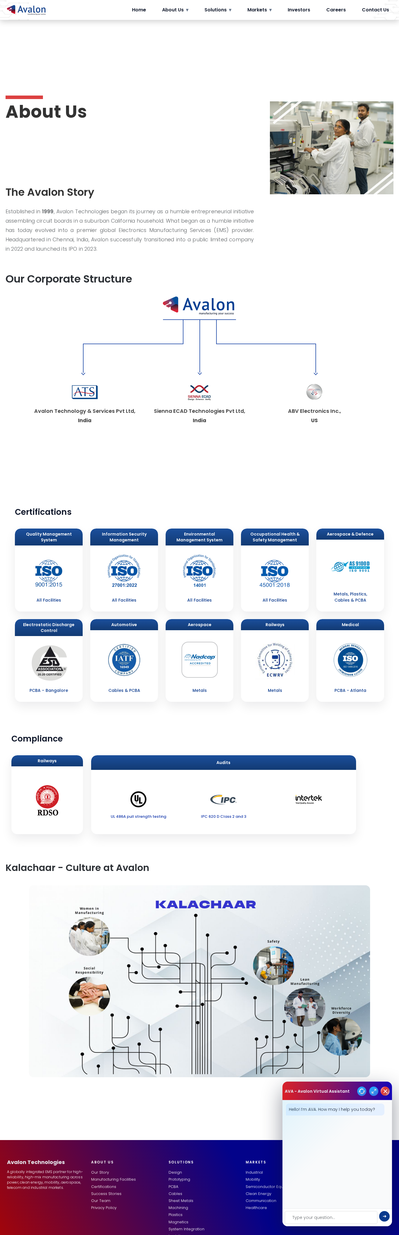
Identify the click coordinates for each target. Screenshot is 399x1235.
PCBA (173, 1186)
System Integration (186, 1229)
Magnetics (178, 1222)
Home (139, 9)
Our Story (100, 1172)
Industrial (254, 1172)
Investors (299, 9)
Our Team (100, 1200)
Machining (178, 1207)
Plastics (176, 1214)
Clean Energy (258, 1193)
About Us (175, 9)
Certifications (103, 1186)
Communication (261, 1200)
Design (175, 1172)
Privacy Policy (104, 1207)
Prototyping (179, 1179)
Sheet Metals (181, 1200)
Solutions (217, 9)
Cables (175, 1193)
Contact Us (375, 9)
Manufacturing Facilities (113, 1179)
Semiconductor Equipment (271, 1186)
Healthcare (256, 1207)
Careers (336, 9)
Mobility (253, 1179)
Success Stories (106, 1193)
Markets (259, 9)
